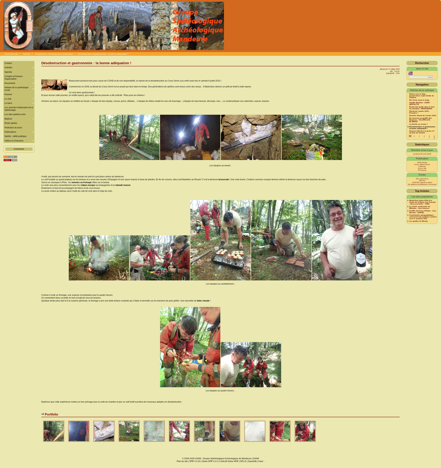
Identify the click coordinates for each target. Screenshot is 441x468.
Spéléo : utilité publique (15, 136)
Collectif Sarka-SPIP (228, 461)
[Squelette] (10, 160)
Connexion (19, 149)
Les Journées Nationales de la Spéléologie (18, 108)
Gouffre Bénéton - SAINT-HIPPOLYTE (419, 103)
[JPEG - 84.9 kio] (104, 443)
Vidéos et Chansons (13, 141)
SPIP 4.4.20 (194, 461)
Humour (8, 94)
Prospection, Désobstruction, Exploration (54, 54)
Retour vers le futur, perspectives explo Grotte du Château (421, 95)
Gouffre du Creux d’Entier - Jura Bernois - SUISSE (422, 211)
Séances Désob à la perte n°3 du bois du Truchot (421, 132)
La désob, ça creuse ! (418, 124)
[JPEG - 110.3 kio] (53, 443)
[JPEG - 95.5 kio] (154, 443)
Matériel (8, 119)
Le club (7, 99)
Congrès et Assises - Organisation (14, 77)
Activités (26, 54)
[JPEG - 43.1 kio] (79, 443)
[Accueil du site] (113, 26)
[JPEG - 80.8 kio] (255, 443)
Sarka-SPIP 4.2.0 (210, 461)
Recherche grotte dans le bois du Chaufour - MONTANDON (422, 108)
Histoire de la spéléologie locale (16, 88)
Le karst (8, 103)
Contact (8, 63)
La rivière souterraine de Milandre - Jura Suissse (419, 207)
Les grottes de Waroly (418, 221)
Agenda (8, 72)
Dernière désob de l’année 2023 (422, 115)
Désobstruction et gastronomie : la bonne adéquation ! (103, 54)
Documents (9, 83)
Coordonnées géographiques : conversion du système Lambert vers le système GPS (423, 216)
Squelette (252, 461)
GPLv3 (243, 461)
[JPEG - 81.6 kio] (280, 443)
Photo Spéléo (10, 123)
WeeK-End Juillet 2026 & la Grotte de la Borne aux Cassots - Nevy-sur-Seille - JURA (422, 202)
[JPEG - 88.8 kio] (305, 443)
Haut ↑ (261, 461)
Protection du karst (13, 127)
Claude (397, 71)
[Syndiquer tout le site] (10, 157)
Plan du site (182, 461)
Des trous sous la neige (419, 100)
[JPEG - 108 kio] (129, 443)
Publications (10, 132)
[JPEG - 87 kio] (179, 443)
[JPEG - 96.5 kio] (230, 443)
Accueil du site (11, 54)
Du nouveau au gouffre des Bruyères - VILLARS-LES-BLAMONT (420, 119)
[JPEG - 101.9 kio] (204, 443)
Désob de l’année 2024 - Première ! (419, 112)
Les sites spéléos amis (15, 114)
